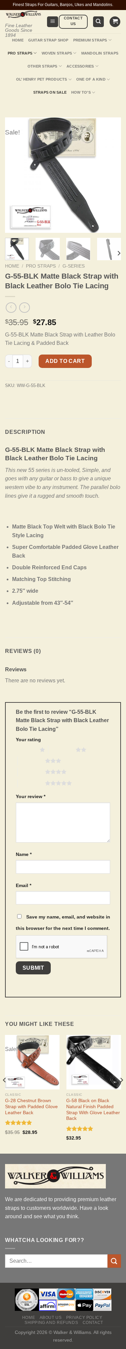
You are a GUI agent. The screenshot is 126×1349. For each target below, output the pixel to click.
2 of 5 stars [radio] (62, 749)
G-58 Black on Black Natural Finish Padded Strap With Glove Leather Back (93, 1109)
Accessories (80, 66)
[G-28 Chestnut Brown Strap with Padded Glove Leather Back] (32, 1062)
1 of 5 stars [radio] (26, 749)
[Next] (118, 253)
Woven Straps (57, 53)
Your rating (28, 739)
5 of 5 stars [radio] (31, 783)
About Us (51, 1317)
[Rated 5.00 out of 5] (18, 1122)
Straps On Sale (50, 92)
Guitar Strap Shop (48, 40)
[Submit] (114, 1260)
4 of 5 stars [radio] (31, 771)
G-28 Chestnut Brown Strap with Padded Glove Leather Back (31, 1106)
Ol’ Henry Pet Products (41, 79)
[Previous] (4, 1093)
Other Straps (42, 66)
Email (23, 885)
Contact (93, 1322)
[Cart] (115, 21)
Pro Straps (20, 53)
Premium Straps (90, 40)
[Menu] (52, 21)
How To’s (81, 92)
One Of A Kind (91, 79)
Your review (30, 796)
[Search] (98, 21)
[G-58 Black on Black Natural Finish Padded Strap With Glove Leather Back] (93, 1062)
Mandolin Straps (99, 53)
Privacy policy (84, 1317)
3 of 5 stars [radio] (31, 760)
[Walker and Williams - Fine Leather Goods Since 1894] (23, 14)
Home (18, 40)
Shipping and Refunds (51, 1322)
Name (24, 854)
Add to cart (65, 361)
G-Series (73, 266)
